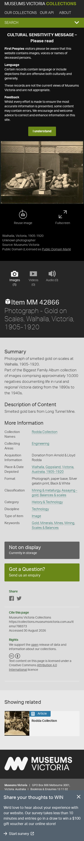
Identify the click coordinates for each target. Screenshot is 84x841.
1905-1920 (55, 471)
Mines (58, 523)
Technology (40, 509)
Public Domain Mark (56, 249)
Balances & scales (53, 495)
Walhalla (38, 467)
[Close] (78, 797)
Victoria (67, 467)
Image (36, 516)
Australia (38, 471)
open (34, 644)
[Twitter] (19, 599)
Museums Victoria (40, 4)
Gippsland (53, 467)
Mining (69, 523)
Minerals (46, 523)
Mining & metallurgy (46, 490)
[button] (42, 23)
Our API (47, 13)
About (65, 13)
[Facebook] (11, 599)
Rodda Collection (44, 432)
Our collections (20, 13)
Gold (35, 523)
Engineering (40, 443)
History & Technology (47, 502)
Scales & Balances (45, 527)
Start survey (19, 834)
